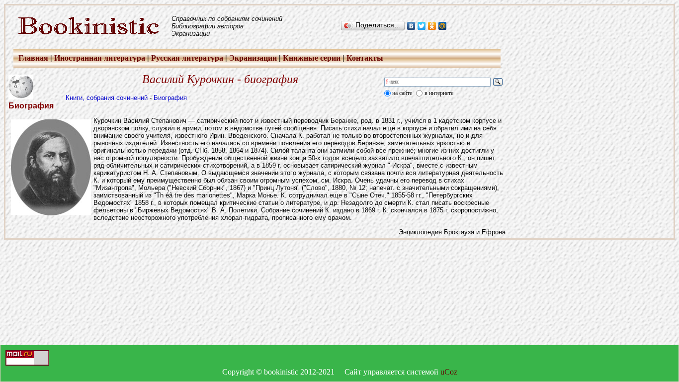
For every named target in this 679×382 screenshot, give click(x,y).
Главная (33, 58)
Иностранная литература (99, 58)
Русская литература (187, 58)
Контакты (364, 58)
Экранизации (253, 58)
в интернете (438, 93)
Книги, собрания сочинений (107, 97)
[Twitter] (422, 25)
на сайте (402, 93)
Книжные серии (311, 58)
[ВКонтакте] (411, 25)
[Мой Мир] (442, 25)
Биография (170, 97)
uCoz (448, 372)
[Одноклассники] (432, 25)
